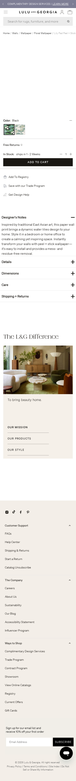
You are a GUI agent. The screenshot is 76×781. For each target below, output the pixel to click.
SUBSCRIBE (63, 742)
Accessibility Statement (19, 622)
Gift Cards (11, 710)
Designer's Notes (38, 217)
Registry (10, 693)
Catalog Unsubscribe (18, 567)
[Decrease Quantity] (61, 154)
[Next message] (73, 4)
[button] (19, 176)
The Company (13, 580)
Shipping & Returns (17, 550)
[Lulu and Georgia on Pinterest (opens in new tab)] (28, 512)
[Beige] (20, 130)
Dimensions (38, 273)
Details (38, 262)
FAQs (8, 533)
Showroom (11, 676)
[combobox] (38, 21)
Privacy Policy (14, 766)
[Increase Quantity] (71, 154)
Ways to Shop (13, 643)
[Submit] (68, 21)
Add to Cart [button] (38, 162)
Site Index (54, 766)
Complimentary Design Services (25, 651)
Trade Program (14, 660)
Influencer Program (17, 630)
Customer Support (16, 525)
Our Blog (10, 613)
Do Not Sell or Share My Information (46, 768)
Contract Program (16, 668)
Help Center (12, 542)
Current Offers (14, 702)
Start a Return (13, 559)
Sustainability (13, 605)
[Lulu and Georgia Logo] (38, 12)
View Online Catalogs (18, 685)
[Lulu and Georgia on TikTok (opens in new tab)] (13, 512)
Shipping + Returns (38, 296)
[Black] (9, 130)
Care (38, 285)
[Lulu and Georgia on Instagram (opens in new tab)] (7, 512)
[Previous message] (3, 4)
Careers (10, 588)
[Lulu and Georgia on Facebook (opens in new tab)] (21, 512)
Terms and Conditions (35, 766)
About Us (11, 596)
